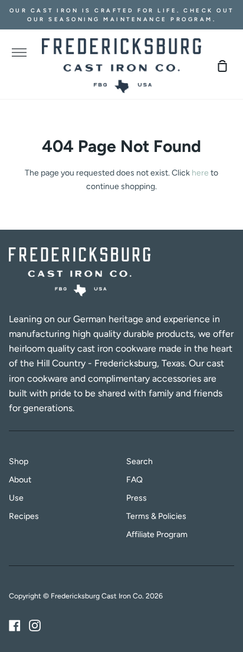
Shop (18, 461)
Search (139, 461)
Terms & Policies (156, 516)
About (20, 480)
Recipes (24, 516)
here (200, 173)
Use (16, 498)
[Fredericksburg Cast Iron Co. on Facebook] (15, 625)
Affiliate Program (157, 534)
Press (136, 498)
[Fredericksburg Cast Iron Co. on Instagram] (35, 625)
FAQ (134, 480)
